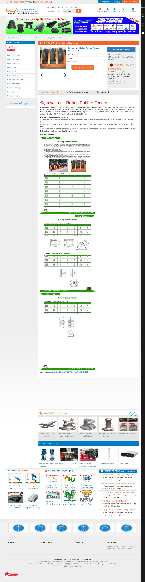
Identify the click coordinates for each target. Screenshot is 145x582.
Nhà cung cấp (123, 11)
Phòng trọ (57, 569)
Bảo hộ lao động (13, 59)
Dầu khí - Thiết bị (13, 88)
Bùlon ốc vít (11, 67)
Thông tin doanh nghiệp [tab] (77, 92)
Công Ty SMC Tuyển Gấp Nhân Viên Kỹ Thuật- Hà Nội (119, 510)
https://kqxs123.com (83, 569)
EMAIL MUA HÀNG (83, 67)
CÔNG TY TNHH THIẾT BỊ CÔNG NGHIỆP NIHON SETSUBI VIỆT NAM (86, 503)
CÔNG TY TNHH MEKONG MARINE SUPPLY (86, 487)
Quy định (143, 15)
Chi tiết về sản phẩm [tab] (50, 92)
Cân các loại (11, 71)
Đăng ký (117, 2)
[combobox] (75, 11)
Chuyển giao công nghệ (15, 79)
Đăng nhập (105, 2)
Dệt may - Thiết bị (13, 96)
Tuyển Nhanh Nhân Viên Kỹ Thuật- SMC (115, 501)
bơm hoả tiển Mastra (107, 464)
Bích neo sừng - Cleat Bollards (46, 435)
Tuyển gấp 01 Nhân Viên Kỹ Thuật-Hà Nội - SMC (118, 475)
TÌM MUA (78, 542)
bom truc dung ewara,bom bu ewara (48, 465)
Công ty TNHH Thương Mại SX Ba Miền (121, 58)
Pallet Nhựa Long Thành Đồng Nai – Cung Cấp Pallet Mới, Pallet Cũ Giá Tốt (15, 506)
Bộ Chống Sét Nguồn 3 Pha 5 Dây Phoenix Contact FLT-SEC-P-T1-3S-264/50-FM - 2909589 (33, 506)
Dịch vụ (114, 11)
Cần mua (107, 11)
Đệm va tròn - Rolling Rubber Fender (49, 38)
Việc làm (100, 11)
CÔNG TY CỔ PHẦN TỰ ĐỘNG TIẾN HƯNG (69, 487)
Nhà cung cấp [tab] (63, 7)
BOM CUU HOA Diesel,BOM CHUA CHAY (88, 465)
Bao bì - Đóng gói (13, 55)
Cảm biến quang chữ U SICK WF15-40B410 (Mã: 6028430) (32, 487)
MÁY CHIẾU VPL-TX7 (127, 464)
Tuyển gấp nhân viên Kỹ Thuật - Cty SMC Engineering (119, 492)
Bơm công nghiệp (13, 63)
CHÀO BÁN (46, 542)
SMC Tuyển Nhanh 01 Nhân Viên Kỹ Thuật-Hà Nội (118, 483)
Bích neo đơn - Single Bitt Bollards (107, 435)
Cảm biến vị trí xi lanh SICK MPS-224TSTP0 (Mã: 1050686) (15, 487)
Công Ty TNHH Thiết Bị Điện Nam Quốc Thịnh (69, 503)
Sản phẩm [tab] (50, 7)
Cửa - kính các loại (14, 84)
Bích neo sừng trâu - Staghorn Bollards (66, 435)
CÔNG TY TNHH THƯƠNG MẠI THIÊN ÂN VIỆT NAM (52, 487)
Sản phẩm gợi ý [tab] (102, 92)
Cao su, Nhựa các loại (26, 38)
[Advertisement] (88, 393)
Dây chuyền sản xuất (14, 92)
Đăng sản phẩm (131, 2)
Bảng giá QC (143, 24)
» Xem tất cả (131, 471)
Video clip (133, 11)
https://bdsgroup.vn (69, 569)
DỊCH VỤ (111, 542)
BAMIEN (12, 542)
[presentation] (131, 414)
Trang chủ (11, 38)
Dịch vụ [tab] (74, 7)
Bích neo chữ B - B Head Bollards (87, 435)
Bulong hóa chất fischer (127, 433)
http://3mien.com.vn (116, 84)
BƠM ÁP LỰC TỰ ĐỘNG (68, 464)
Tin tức (143, 7)
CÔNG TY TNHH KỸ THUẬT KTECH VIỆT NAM (53, 503)
